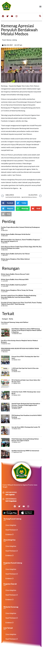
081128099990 (11, 492)
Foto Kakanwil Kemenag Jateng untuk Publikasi (14, 322)
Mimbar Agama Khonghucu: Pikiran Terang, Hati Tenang (17, 290)
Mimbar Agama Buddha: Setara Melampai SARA (14, 279)
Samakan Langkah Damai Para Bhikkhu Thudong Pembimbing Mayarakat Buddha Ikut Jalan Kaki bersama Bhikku (18, 296)
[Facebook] (3, 16)
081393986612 (11, 499)
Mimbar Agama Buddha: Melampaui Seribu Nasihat (15, 234)
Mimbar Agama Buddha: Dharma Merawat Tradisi (15, 274)
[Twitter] (8, 16)
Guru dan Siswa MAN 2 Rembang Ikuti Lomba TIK (26, 427)
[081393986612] (3, 499)
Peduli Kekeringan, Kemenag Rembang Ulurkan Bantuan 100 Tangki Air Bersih (25, 439)
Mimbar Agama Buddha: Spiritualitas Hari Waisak (15, 253)
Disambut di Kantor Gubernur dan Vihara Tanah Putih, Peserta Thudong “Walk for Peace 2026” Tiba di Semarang (21, 303)
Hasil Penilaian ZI (12, 530)
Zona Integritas (11, 525)
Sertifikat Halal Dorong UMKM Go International (25, 450)
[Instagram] (16, 16)
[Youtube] (12, 16)
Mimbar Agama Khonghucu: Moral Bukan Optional (15, 259)
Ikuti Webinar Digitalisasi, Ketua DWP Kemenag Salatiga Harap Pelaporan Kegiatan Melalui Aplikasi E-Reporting (27, 330)
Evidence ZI (10, 534)
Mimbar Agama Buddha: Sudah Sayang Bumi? (14, 285)
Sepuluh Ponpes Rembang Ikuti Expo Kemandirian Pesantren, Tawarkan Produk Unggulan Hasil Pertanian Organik (26, 405)
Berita (11, 319)
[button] (40, 6)
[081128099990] (3, 492)
